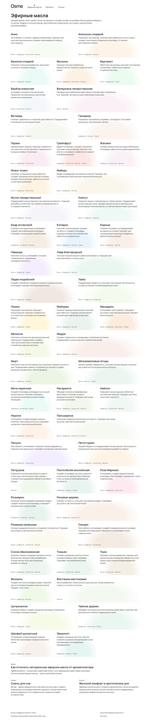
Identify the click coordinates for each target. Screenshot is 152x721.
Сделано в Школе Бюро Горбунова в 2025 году (28, 716)
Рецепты (50, 7)
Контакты (103, 716)
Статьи (61, 7)
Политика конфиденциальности (112, 713)
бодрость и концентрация (31, 23)
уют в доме (74, 23)
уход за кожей (85, 23)
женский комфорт (18, 25)
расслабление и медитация (56, 23)
